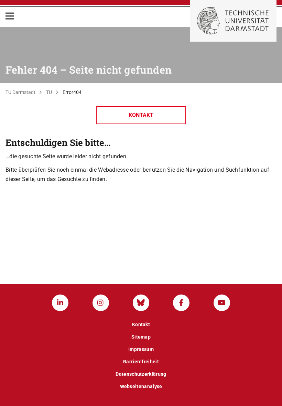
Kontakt (141, 115)
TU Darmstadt (20, 92)
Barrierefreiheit (141, 361)
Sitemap (141, 337)
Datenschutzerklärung (141, 374)
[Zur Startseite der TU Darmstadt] (233, 21)
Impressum (141, 349)
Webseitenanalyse (141, 386)
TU (49, 92)
